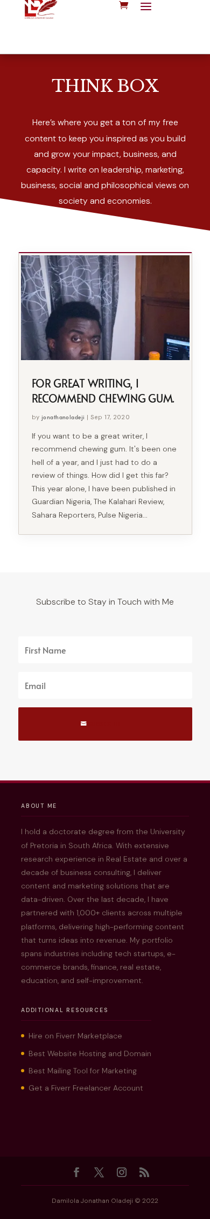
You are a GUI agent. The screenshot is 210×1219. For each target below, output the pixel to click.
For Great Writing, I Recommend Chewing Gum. (103, 391)
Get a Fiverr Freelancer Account (86, 1088)
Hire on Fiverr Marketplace (75, 1036)
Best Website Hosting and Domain (90, 1053)
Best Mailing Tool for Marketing (83, 1070)
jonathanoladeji (63, 417)
